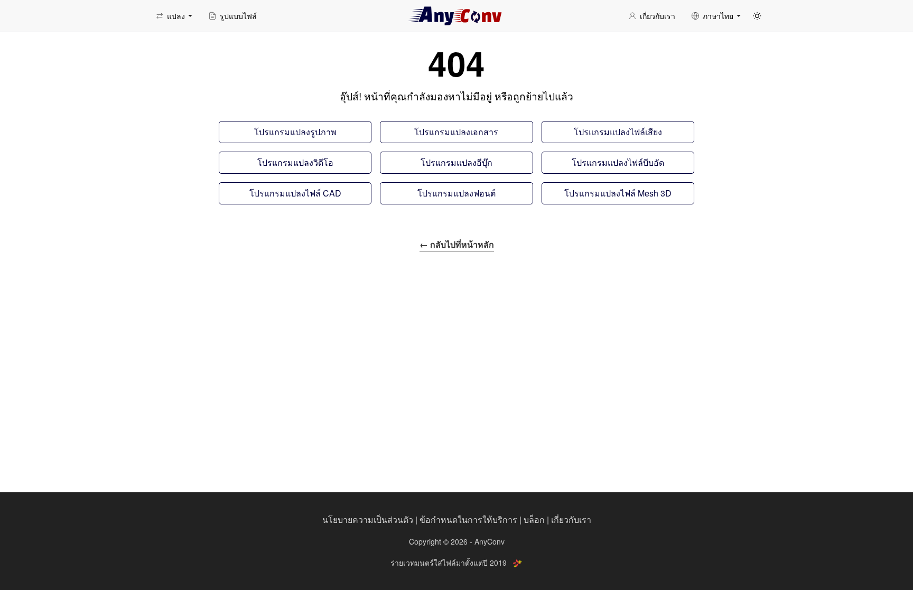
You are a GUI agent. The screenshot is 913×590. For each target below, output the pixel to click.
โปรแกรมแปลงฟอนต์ (456, 193)
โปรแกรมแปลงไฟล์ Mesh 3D (618, 193)
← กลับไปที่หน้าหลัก (457, 244)
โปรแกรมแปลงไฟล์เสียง (618, 132)
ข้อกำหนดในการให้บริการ (468, 519)
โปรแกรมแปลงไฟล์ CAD (295, 193)
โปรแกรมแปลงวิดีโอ (295, 162)
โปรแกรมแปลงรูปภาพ (295, 132)
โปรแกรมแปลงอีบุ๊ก (456, 162)
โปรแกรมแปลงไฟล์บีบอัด (618, 162)
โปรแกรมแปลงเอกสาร (456, 132)
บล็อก (534, 519)
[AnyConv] (456, 15)
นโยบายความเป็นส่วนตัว (367, 519)
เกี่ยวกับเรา (571, 519)
